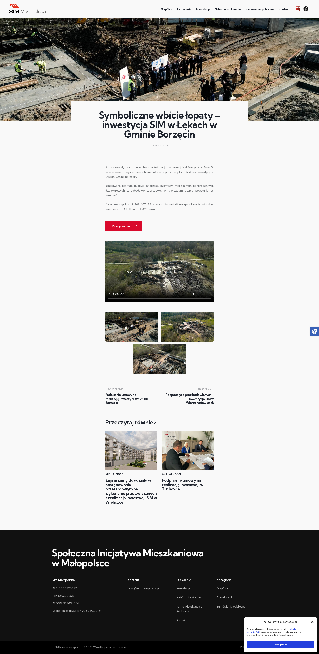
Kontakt (181, 620)
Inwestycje (183, 588)
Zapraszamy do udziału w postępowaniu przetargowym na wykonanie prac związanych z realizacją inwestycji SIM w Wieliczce (131, 491)
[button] (314, 331)
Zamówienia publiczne (231, 606)
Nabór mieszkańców (189, 597)
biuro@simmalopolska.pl (143, 588)
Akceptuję (280, 644)
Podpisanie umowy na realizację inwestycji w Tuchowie (182, 484)
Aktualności (114, 474)
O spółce (222, 588)
